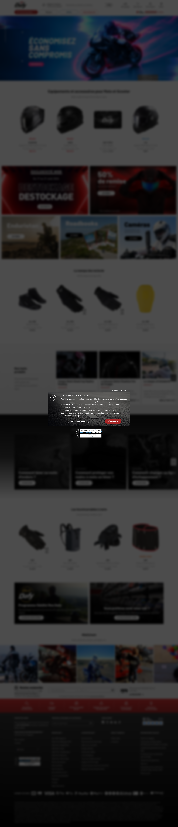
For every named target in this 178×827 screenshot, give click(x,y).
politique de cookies (108, 410)
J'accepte (114, 421)
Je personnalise (78, 421)
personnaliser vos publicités (105, 413)
